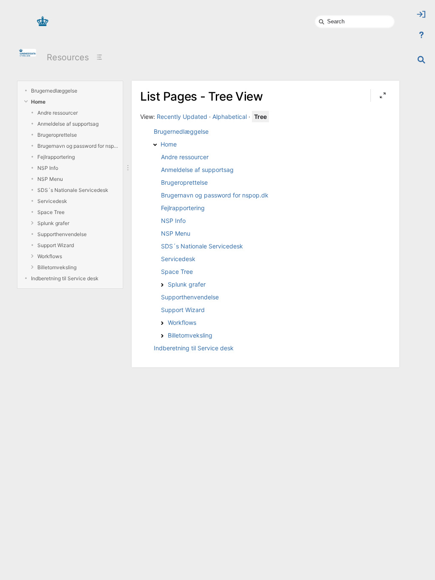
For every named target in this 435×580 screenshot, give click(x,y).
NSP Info (47, 168)
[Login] (421, 14)
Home (38, 102)
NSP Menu (50, 179)
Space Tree (51, 212)
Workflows (49, 256)
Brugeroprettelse (57, 135)
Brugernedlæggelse (54, 90)
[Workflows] (162, 323)
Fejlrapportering (56, 157)
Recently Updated (182, 116)
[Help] (421, 35)
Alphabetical (229, 116)
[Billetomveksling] (162, 335)
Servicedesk (52, 201)
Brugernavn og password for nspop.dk (78, 146)
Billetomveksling (56, 267)
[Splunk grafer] (162, 285)
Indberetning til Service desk (65, 278)
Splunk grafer (53, 223)
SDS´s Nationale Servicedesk (72, 190)
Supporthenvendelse (62, 234)
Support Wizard (55, 245)
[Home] (155, 144)
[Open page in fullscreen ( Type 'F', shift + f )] (382, 95)
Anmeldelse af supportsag (68, 124)
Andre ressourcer (57, 113)
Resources (68, 57)
